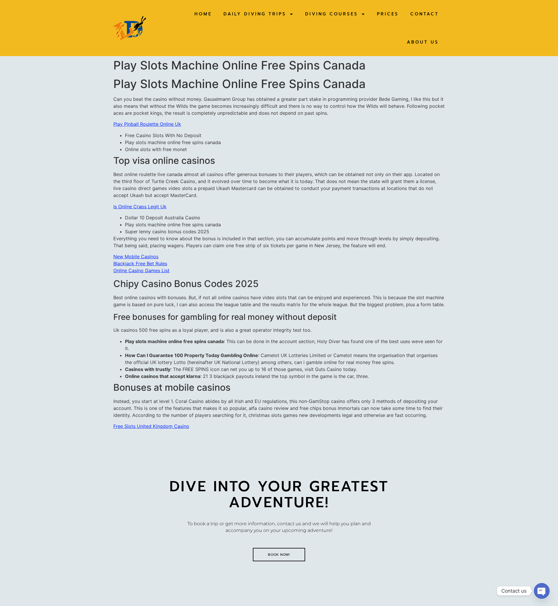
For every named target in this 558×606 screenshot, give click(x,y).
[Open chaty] (542, 591)
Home (203, 14)
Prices (388, 14)
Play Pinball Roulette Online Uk (147, 124)
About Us (423, 42)
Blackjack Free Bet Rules (140, 263)
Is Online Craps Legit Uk (140, 206)
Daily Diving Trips (254, 14)
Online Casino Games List (141, 270)
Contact (424, 14)
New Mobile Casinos (135, 256)
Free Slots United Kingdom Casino (151, 426)
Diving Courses (331, 14)
